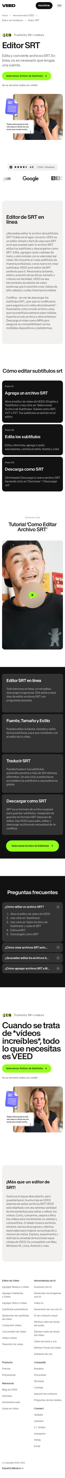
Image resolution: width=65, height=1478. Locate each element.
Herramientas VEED (23, 15)
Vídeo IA (39, 1303)
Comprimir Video (11, 1325)
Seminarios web (11, 1402)
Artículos (7, 1395)
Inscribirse (44, 5)
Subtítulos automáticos (15, 1309)
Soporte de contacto (45, 1393)
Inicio (5, 15)
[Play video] (32, 595)
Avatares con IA (43, 1287)
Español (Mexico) (11, 1468)
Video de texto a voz (45, 1341)
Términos (39, 1381)
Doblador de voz (43, 1354)
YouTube (38, 1414)
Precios (6, 1368)
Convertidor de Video (14, 1331)
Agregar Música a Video (15, 1287)
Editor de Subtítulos (12, 20)
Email (37, 1446)
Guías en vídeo (10, 1408)
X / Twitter (39, 1427)
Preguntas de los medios (48, 1400)
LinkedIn (39, 1421)
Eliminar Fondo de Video (47, 1347)
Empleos (39, 1368)
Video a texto (9, 1338)
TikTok (37, 1439)
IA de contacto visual (45, 1315)
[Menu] (59, 5)
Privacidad (40, 1375)
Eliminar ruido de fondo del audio (47, 1323)
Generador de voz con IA (48, 1309)
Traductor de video (12, 1344)
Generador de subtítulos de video (15, 1317)
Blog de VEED (9, 1389)
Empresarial (8, 1375)
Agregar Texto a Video (14, 1303)
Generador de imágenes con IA (47, 1295)
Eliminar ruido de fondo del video (47, 1333)
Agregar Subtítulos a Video (12, 1295)
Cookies (38, 1387)
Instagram (40, 1433)
